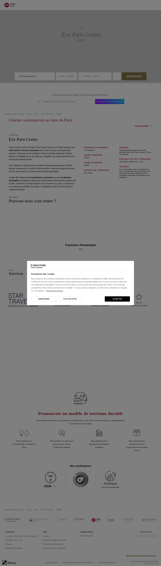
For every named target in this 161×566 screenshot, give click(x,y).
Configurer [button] (43, 299)
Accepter (117, 299)
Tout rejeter (70, 299)
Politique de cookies (54, 291)
